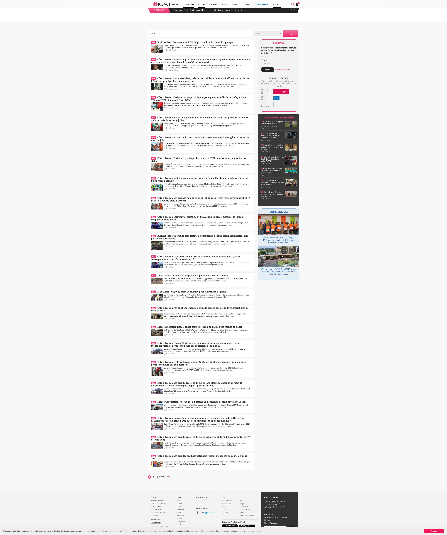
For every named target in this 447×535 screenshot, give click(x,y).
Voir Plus (163, 476)
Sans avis (267, 63)
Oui (265, 57)
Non (265, 60)
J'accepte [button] (434, 531)
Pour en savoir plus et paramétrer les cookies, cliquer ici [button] (239, 531)
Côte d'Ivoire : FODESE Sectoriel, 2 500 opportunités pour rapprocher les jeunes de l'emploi (213, 10)
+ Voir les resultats (282, 69)
